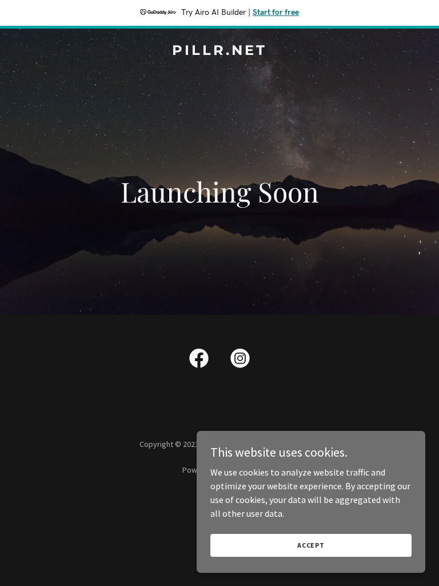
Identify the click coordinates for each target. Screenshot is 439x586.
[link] (219, 51)
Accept (311, 545)
